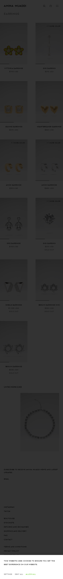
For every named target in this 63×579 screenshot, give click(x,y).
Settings (8, 574)
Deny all (19, 574)
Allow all (31, 574)
